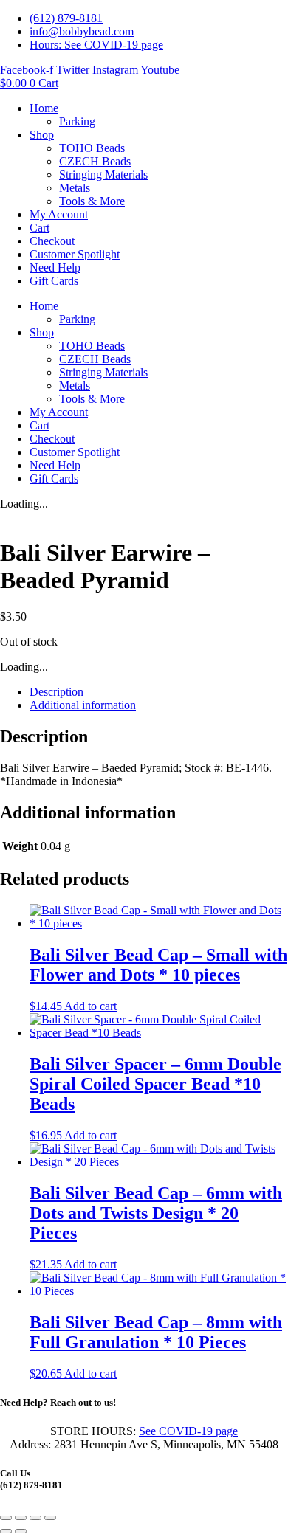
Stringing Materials (103, 174)
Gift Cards (54, 280)
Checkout (52, 241)
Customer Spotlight (75, 254)
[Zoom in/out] (6, 1518)
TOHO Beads (92, 148)
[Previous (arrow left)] (6, 1531)
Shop (42, 134)
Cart (39, 227)
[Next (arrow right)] (21, 1531)
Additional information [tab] (83, 705)
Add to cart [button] (90, 1006)
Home (44, 108)
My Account (59, 214)
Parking (77, 121)
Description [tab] (56, 691)
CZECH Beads (95, 161)
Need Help (55, 267)
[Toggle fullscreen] (21, 1518)
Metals (74, 188)
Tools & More (92, 201)
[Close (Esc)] (50, 1518)
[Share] (35, 1518)
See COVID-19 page (188, 1431)
